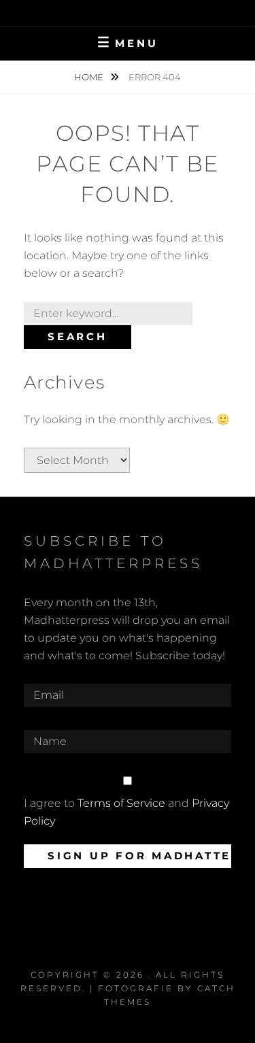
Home (89, 76)
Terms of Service (121, 803)
